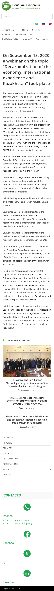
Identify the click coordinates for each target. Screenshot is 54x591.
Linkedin (8, 582)
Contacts (42, 38)
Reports (23, 29)
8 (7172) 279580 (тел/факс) (17, 523)
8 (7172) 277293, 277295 (16, 520)
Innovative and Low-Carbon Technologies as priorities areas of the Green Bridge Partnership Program (27, 383)
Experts (7, 34)
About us (8, 29)
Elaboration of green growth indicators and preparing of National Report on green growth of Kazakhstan (27, 420)
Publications (10, 38)
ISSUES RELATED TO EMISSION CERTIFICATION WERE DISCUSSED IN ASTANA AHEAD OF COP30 (27, 401)
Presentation (24, 34)
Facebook (9, 543)
